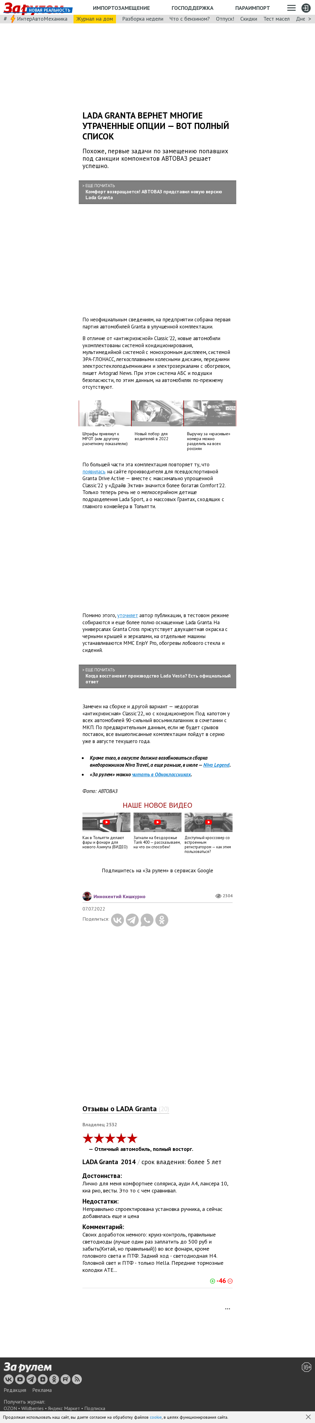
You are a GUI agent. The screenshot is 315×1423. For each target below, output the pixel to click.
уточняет (127, 615)
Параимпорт (252, 7)
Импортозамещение (121, 7)
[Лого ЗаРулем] (27, 1367)
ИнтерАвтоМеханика (42, 18)
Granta (108, 1162)
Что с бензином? (189, 18)
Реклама (42, 1390)
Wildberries (32, 1408)
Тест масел (276, 18)
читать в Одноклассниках (161, 774)
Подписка (94, 1408)
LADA (90, 1162)
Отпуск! (225, 18)
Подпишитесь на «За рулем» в (157, 871)
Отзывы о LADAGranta (125, 1108)
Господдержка (192, 7)
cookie (156, 1417)
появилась (94, 471)
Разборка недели (142, 18)
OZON (10, 1408)
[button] (309, 1417)
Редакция (15, 1390)
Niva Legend (216, 765)
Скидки (248, 18)
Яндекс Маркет (64, 1408)
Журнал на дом (95, 18)
